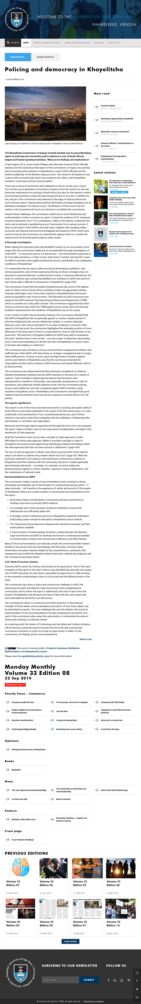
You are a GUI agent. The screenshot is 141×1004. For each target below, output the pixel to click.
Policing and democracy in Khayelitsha (29, 749)
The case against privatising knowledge (29, 790)
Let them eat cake (19, 799)
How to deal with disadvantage (114, 790)
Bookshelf (16, 770)
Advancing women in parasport (120, 246)
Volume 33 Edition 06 (47, 883)
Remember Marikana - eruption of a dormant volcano (71, 819)
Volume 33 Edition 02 (47, 923)
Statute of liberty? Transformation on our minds (117, 144)
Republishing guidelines (94, 1001)
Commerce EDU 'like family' (112, 702)
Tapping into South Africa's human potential (116, 711)
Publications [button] (17, 57)
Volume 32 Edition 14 (113, 923)
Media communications (77, 43)
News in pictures (63, 799)
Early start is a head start (112, 720)
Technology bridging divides (24, 729)
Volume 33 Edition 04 (113, 883)
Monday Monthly (45, 57)
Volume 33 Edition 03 (13, 923)
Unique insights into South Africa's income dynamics (27, 711)
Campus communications (47, 43)
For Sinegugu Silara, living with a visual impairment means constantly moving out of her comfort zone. (121, 186)
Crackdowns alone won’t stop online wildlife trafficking (122, 199)
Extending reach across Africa (69, 729)
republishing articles (32, 656)
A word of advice (108, 106)
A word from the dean (110, 729)
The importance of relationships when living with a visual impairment (122, 182)
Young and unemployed (66, 720)
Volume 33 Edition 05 (80, 883)
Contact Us (114, 43)
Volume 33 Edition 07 (13, 883)
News (26, 43)
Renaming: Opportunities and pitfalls (117, 119)
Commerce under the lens (23, 702)
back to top (86, 639)
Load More (70, 941)
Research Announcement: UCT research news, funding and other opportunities (121, 233)
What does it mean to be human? (115, 132)
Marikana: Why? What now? (24, 819)
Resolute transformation (22, 720)
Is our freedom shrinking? (23, 840)
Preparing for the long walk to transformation (114, 157)
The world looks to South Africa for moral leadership (71, 790)
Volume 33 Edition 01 (80, 923)
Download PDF (14, 685)
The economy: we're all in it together (72, 702)
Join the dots (62, 711)
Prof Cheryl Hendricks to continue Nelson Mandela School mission (121, 215)
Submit (89, 979)
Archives (99, 43)
